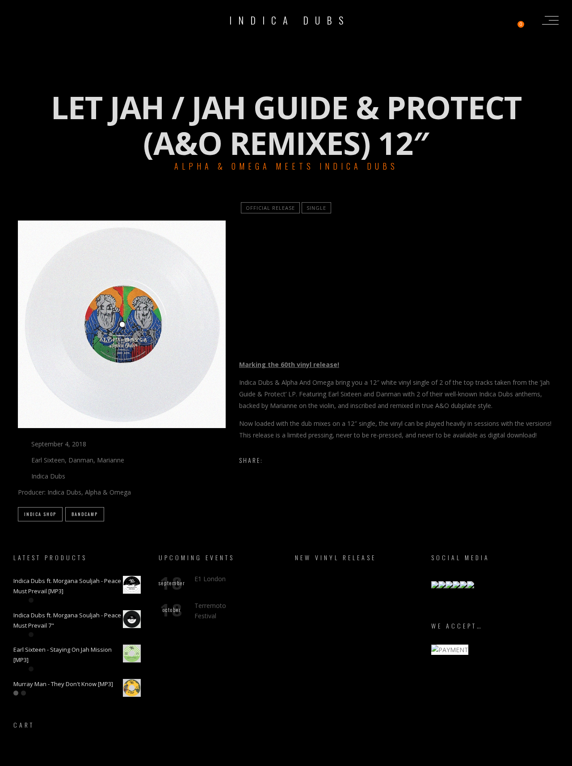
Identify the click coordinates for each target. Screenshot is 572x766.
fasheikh (330, 758)
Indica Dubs (289, 20)
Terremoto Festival (210, 610)
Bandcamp (85, 514)
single (316, 207)
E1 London (210, 578)
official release (270, 207)
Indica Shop (40, 514)
